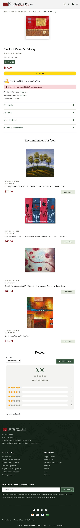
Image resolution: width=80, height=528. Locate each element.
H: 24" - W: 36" (9, 62)
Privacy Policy (50, 497)
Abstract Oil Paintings (24, 11)
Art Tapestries (7, 457)
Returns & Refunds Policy (52, 463)
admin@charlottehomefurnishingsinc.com (16, 440)
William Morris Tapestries (11, 472)
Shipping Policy (49, 457)
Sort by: (9, 357)
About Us (47, 466)
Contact (46, 469)
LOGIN (69, 4)
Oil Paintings (12, 11)
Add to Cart (68, 192)
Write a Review (65, 361)
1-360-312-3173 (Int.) (9, 437)
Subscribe (66, 490)
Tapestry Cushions (8, 475)
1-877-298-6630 (7, 435)
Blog (45, 472)
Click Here (24, 92)
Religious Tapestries (9, 466)
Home (5, 11)
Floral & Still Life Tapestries (11, 460)
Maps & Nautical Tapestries (11, 469)
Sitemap (47, 475)
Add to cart (40, 73)
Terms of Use (48, 460)
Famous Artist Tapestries (10, 463)
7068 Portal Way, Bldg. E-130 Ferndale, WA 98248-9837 (20, 443)
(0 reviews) (18, 53)
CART (73, 4)
